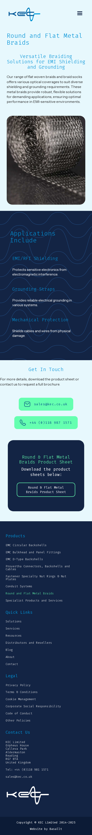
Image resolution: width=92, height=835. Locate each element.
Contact (12, 664)
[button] (79, 13)
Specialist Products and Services (34, 600)
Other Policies (18, 720)
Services (13, 628)
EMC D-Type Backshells (24, 559)
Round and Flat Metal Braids (30, 593)
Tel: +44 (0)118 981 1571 (27, 769)
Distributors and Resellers (29, 642)
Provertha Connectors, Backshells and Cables (38, 568)
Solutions (14, 621)
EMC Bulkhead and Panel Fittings (33, 552)
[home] (28, 14)
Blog (9, 650)
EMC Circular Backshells (26, 545)
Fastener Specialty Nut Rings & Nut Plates (36, 578)
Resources (14, 635)
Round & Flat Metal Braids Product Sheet (46, 489)
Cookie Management (21, 699)
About (10, 657)
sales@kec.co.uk (19, 776)
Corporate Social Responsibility (33, 706)
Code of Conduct (19, 713)
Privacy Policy (18, 685)
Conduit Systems (19, 586)
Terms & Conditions (22, 692)
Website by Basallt (46, 829)
